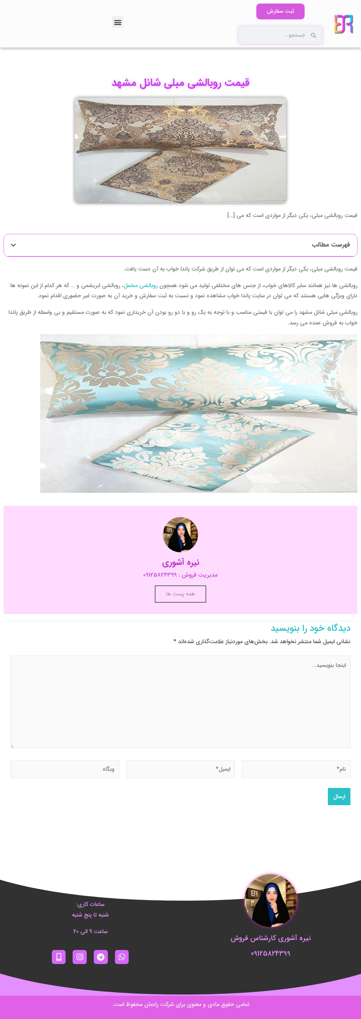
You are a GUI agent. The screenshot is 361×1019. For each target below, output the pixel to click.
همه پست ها (180, 594)
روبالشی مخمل (141, 285)
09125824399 (270, 953)
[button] (117, 22)
